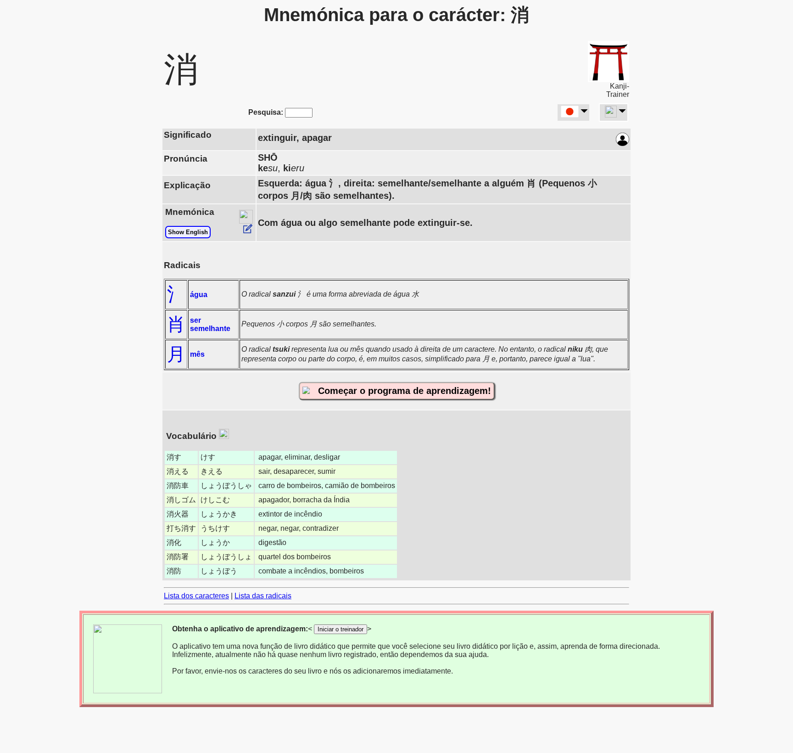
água (198, 294)
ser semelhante (210, 324)
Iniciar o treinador (340, 629)
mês (197, 354)
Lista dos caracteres (196, 596)
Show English (188, 232)
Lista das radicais (263, 596)
